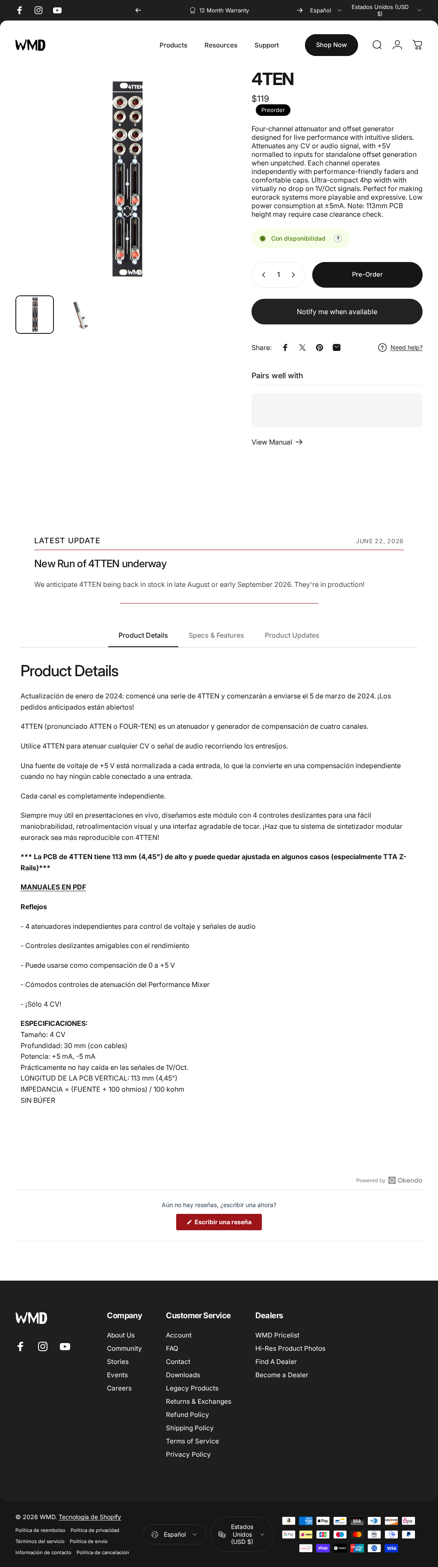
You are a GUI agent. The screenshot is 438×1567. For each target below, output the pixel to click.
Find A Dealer (276, 1362)
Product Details (143, 635)
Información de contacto (43, 1552)
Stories (118, 1362)
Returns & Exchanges (198, 1401)
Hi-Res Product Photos (290, 1348)
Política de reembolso (40, 1530)
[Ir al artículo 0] (34, 314)
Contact (178, 1362)
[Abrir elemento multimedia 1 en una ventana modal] (124, 179)
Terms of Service (192, 1441)
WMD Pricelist (277, 1335)
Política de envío (89, 1541)
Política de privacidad (95, 1530)
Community (124, 1348)
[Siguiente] (299, 10)
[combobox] (326, 10)
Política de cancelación (103, 1552)
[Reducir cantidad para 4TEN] (262, 274)
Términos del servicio (40, 1541)
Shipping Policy (190, 1428)
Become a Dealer (281, 1375)
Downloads (183, 1375)
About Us (121, 1335)
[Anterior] (138, 10)
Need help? (407, 347)
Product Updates (292, 635)
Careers (119, 1388)
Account (179, 1335)
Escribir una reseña (227, 1224)
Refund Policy (187, 1415)
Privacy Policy (188, 1454)
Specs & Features (216, 635)
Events (117, 1375)
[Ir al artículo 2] (80, 314)
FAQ (172, 1348)
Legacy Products (192, 1388)
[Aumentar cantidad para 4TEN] (295, 274)
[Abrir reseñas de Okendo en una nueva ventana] (389, 1180)
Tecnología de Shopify (90, 1516)
